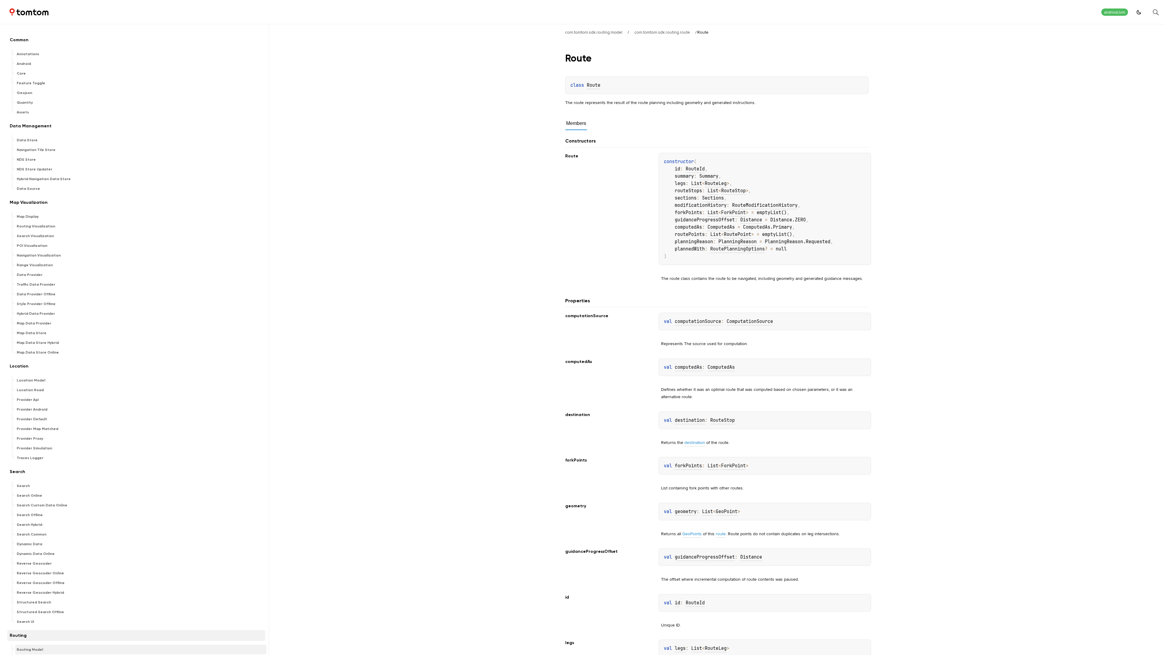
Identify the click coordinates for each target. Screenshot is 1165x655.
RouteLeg (716, 183)
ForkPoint (733, 213)
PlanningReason (737, 242)
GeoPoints (692, 534)
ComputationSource (750, 321)
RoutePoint (737, 234)
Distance (751, 220)
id (677, 603)
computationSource (698, 321)
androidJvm (1114, 12)
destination (690, 420)
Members (576, 123)
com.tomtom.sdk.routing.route (662, 32)
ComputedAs (721, 227)
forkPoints (688, 466)
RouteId (695, 169)
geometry (686, 512)
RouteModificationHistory (765, 205)
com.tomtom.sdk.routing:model (593, 32)
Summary (708, 176)
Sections (713, 198)
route (721, 534)
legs (680, 648)
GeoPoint (727, 512)
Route (593, 85)
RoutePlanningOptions (737, 249)
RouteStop (733, 191)
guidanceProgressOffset (705, 557)
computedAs (688, 367)
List (696, 183)
